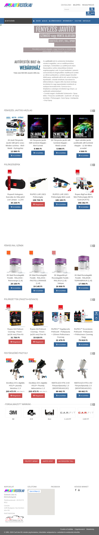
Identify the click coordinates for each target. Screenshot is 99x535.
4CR (31, 419)
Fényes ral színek (13, 245)
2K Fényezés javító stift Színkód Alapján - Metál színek (60, 143)
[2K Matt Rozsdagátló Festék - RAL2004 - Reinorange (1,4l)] (15, 261)
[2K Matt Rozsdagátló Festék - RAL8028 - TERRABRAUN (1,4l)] (83, 261)
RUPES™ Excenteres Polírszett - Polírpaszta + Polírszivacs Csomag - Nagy (83, 333)
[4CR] (31, 412)
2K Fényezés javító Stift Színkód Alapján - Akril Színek (38, 143)
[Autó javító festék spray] (49, 227)
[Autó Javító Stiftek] (18, 227)
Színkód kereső (56, 21)
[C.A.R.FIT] (68, 412)
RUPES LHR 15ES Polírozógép (38, 195)
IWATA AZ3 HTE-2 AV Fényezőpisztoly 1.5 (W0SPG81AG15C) (83, 385)
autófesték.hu (14, 450)
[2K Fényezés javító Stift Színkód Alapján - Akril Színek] (38, 126)
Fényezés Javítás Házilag (18, 110)
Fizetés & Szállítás (66, 529)
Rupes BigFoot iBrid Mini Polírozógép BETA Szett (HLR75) (83, 197)
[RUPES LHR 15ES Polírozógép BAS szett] (60, 180)
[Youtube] (79, 490)
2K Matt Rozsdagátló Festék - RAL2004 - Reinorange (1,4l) (15, 278)
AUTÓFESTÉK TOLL (65, 461)
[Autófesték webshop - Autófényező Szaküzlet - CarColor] (18, 4)
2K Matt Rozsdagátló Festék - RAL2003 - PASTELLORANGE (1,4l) (38, 279)
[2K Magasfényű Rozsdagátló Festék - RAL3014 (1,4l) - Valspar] (60, 261)
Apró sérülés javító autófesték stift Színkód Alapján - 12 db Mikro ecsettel (83, 144)
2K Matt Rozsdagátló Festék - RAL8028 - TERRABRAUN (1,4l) (83, 278)
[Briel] (49, 412)
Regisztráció (88, 5)
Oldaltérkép (90, 529)
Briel (49, 419)
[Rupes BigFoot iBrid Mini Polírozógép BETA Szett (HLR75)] (83, 180)
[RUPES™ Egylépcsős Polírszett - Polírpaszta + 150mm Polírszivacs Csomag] (60, 315)
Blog (45, 21)
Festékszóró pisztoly (16, 353)
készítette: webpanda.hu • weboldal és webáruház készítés (59, 532)
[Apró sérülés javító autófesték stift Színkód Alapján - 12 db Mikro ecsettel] (83, 126)
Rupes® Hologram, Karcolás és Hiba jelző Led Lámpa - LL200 (15, 197)
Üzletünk (78, 21)
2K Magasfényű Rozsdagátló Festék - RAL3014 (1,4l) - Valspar (61, 279)
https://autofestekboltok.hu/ (14, 522)
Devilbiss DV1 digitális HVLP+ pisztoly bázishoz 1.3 (15, 385)
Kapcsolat (87, 21)
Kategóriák (11, 21)
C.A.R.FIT (67, 419)
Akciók (38, 21)
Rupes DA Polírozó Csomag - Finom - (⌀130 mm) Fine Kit (15, 331)
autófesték (48, 61)
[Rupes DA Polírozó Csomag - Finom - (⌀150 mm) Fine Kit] (38, 315)
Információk (67, 21)
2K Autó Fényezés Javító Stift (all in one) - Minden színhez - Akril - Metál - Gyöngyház (15, 144)
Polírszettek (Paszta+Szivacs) (21, 299)
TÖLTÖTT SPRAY (31, 461)
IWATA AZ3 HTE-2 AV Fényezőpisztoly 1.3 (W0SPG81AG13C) (61, 385)
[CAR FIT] (86, 412)
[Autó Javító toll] (80, 227)
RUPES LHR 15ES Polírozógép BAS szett (60, 195)
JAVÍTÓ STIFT (48, 461)
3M (13, 419)
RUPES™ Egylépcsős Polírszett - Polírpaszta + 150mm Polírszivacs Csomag (60, 333)
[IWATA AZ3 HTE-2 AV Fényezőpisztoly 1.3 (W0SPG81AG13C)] (60, 369)
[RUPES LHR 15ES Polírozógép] (38, 180)
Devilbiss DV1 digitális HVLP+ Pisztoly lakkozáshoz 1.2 (38, 385)
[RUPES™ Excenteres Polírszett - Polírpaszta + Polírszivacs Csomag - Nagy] (83, 315)
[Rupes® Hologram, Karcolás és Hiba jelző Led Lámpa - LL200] (15, 180)
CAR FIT (86, 419)
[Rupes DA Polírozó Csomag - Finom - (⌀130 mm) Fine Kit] (15, 315)
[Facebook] (75, 490)
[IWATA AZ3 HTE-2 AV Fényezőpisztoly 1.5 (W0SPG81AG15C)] (83, 369)
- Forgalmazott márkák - (18, 404)
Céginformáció (80, 529)
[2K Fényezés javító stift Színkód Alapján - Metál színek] (60, 126)
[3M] (13, 412)
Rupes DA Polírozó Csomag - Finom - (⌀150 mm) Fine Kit (38, 331)
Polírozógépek (12, 164)
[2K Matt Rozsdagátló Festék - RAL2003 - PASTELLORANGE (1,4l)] (38, 261)
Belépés (76, 5)
